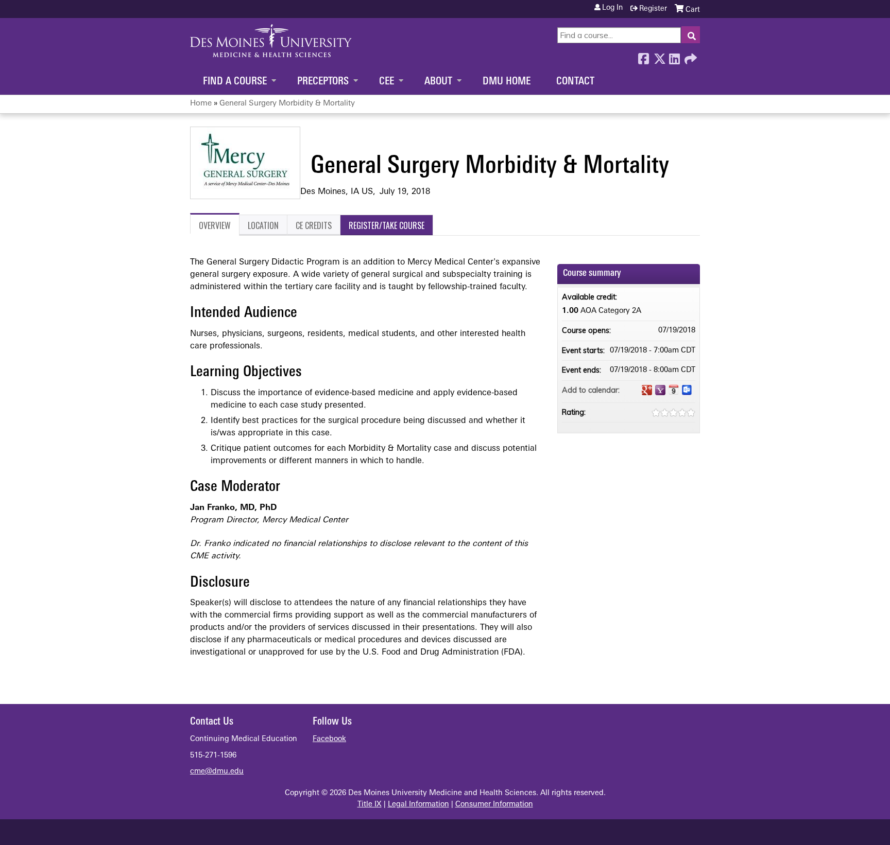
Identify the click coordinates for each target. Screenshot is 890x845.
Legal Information (418, 804)
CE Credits (314, 225)
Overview (215, 225)
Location (263, 225)
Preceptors (323, 82)
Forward (689, 56)
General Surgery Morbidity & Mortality (287, 104)
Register (653, 9)
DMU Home (506, 82)
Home (201, 104)
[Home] (271, 40)
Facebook (643, 56)
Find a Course (235, 82)
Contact (575, 82)
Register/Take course (386, 225)
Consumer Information (494, 804)
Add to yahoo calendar (660, 390)
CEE (386, 82)
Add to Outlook (687, 390)
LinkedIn (674, 56)
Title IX (369, 804)
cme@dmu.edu (217, 772)
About (438, 82)
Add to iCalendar (674, 389)
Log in (612, 8)
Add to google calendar (647, 390)
